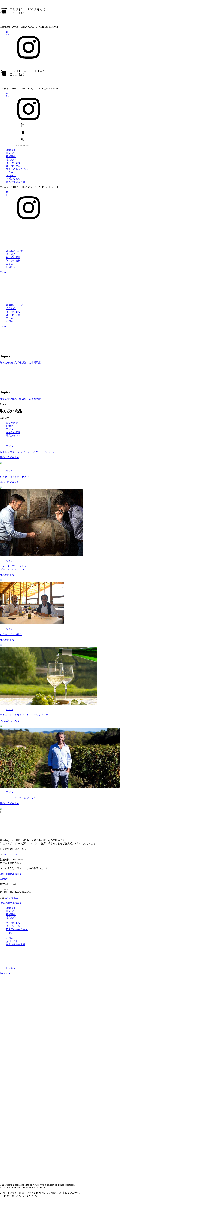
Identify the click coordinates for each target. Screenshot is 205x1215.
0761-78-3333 (11, 897)
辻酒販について (14, 251)
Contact (3, 272)
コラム (9, 172)
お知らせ (11, 175)
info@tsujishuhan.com (10, 873)
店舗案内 (11, 156)
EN (7, 34)
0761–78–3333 (11, 854)
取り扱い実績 (13, 166)
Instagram (10, 968)
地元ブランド (13, 435)
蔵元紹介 (11, 159)
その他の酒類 (13, 432)
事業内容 (11, 153)
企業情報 (11, 150)
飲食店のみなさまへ (17, 169)
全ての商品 (12, 423)
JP (7, 32)
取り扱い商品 (13, 163)
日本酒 (9, 426)
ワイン (9, 429)
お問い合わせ (13, 178)
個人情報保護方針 (15, 181)
